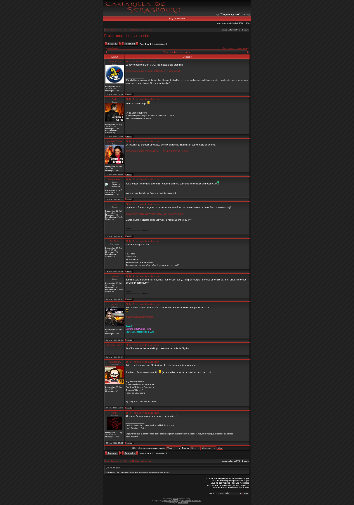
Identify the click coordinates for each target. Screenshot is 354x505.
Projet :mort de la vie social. (127, 36)
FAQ (171, 19)
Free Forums (186, 501)
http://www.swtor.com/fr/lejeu (140, 317)
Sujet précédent (229, 48)
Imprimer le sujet (111, 48)
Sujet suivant (243, 48)
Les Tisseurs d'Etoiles (129, 30)
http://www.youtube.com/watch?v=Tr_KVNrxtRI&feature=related (157, 151)
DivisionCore (196, 501)
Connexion (180, 19)
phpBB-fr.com (183, 503)
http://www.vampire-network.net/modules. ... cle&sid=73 (153, 71)
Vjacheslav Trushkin (170, 501)
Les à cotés (146, 30)
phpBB (175, 499)
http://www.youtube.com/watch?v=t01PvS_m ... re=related (154, 214)
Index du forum (111, 30)
